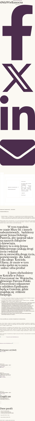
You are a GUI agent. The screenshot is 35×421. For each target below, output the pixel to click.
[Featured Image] (5, 351)
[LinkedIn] (17, 134)
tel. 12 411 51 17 (3, 401)
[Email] (17, 169)
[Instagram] (3, 406)
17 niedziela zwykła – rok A (5, 365)
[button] (2, 366)
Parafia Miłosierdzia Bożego (4, 419)
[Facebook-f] (1, 406)
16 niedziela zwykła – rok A (5, 392)
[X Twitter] (17, 94)
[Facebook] (17, 59)
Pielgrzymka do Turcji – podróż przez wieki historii (5, 374)
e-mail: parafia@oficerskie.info (6, 403)
